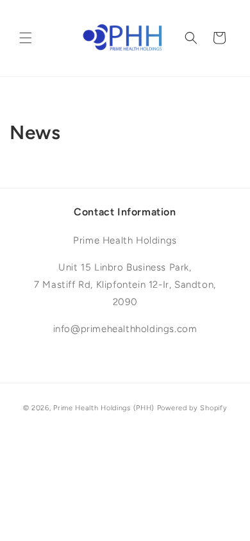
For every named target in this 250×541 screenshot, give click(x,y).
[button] (26, 38)
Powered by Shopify (192, 408)
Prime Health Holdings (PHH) (103, 408)
